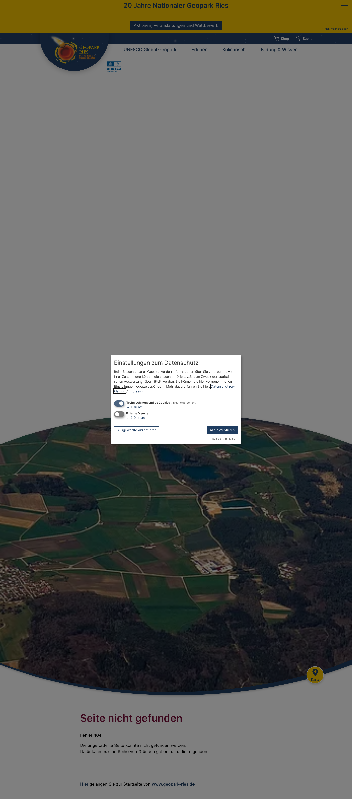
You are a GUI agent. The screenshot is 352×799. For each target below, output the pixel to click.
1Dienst (134, 407)
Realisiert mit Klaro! (224, 438)
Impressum (137, 391)
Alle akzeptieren (222, 430)
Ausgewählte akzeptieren (136, 430)
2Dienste (135, 417)
